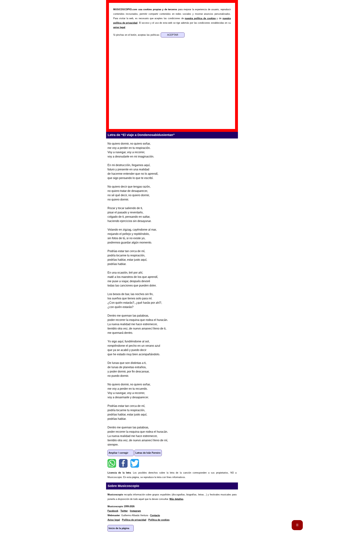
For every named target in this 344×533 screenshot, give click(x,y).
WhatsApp (112, 463)
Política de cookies (158, 519)
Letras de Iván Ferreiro (148, 452)
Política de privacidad (134, 519)
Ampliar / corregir (118, 452)
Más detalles (176, 499)
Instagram (135, 511)
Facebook (123, 463)
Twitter (134, 463)
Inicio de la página (119, 528)
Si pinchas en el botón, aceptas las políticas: (137, 35)
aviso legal (119, 27)
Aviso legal (114, 519)
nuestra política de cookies (200, 18)
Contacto (155, 515)
